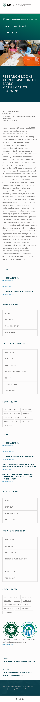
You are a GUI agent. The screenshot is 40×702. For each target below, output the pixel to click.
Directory (5, 26)
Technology (10, 391)
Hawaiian (9, 359)
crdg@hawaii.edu (8, 644)
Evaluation (19, 116)
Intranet (14, 26)
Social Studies (11, 384)
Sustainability (26, 421)
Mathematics (27, 116)
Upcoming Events (12, 326)
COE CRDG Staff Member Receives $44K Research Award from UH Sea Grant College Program (18, 477)
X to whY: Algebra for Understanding (18, 292)
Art (5, 409)
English (16, 409)
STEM (17, 421)
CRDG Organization (10, 278)
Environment (26, 409)
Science (8, 378)
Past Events (10, 332)
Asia (10, 409)
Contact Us (22, 26)
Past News (9, 320)
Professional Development (16, 371)
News (7, 313)
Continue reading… (8, 280)
